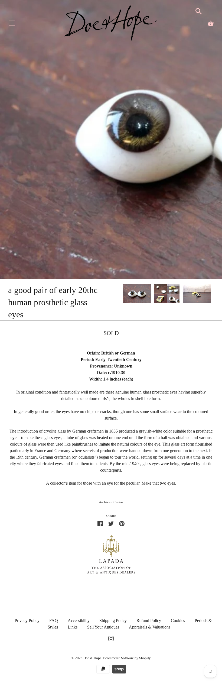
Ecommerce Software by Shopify (127, 658)
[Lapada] (111, 554)
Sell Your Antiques (103, 627)
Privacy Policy (27, 620)
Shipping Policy (113, 620)
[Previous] (123, 295)
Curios (118, 502)
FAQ (53, 620)
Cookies (178, 620)
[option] (137, 294)
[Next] (214, 295)
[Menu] (12, 24)
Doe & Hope (92, 658)
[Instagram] (111, 638)
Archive (104, 502)
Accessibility (79, 620)
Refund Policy (148, 620)
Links (72, 627)
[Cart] (210, 23)
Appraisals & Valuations (149, 627)
